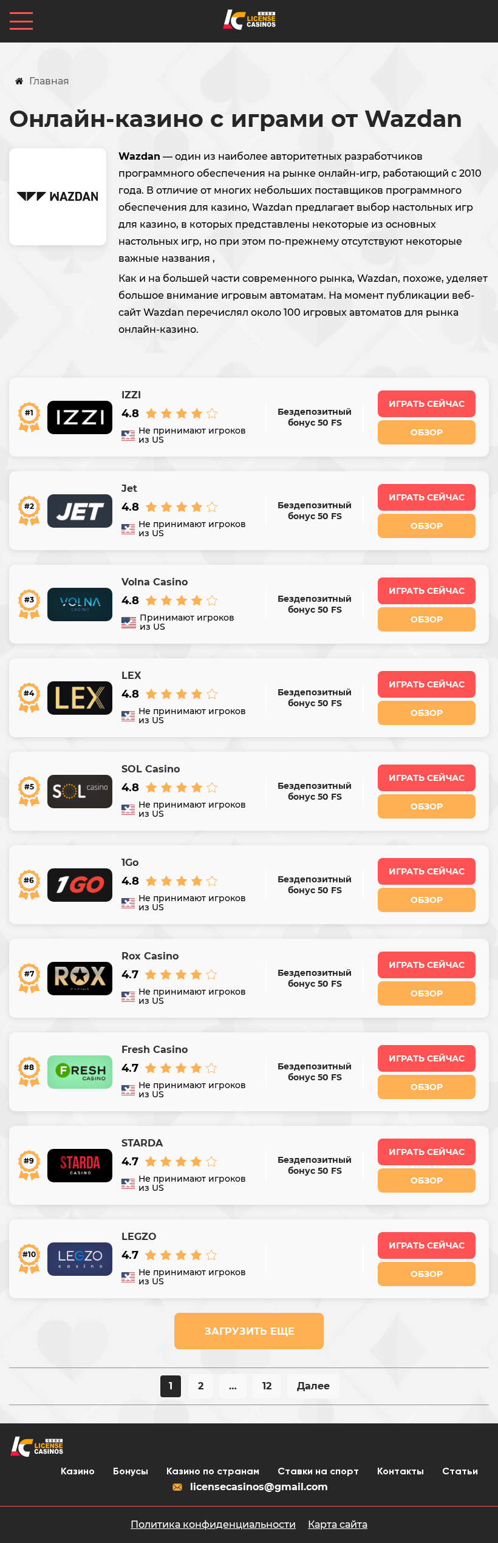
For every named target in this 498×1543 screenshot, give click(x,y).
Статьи (460, 1472)
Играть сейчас (427, 403)
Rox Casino (150, 956)
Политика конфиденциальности (213, 1524)
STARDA (142, 1143)
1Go (129, 862)
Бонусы (130, 1472)
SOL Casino (150, 769)
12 (266, 1386)
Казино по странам (212, 1472)
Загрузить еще (250, 1331)
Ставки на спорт (318, 1472)
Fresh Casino (154, 1049)
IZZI (131, 395)
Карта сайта (337, 1524)
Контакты (400, 1472)
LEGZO (139, 1236)
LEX (131, 675)
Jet (129, 488)
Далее (313, 1386)
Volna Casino (154, 582)
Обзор (427, 432)
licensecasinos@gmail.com (259, 1487)
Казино (78, 1472)
